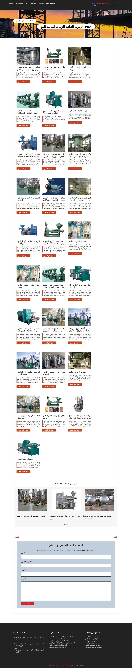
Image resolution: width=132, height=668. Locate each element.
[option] (99, 504)
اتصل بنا (11, 3)
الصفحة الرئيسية (50, 3)
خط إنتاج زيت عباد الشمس (93, 636)
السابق (17, 537)
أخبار (26, 3)
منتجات (34, 3)
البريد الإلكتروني (26, 561)
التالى (115, 537)
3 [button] (67, 524)
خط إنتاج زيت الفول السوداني (94, 647)
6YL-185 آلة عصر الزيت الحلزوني (59, 641)
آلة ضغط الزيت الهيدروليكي (57, 639)
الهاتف (23, 570)
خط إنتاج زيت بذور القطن (93, 645)
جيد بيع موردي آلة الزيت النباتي (64, 665)
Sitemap (51, 665)
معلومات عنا (19, 3)
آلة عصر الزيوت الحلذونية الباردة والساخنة (61, 636)
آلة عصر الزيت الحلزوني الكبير (58, 645)
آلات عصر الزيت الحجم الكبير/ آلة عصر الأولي (62, 643)
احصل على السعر (23, 82)
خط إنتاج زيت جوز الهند (92, 641)
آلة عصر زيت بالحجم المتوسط (57, 647)
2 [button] (66, 524)
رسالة (23, 579)
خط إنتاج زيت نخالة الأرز (92, 639)
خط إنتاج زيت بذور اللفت (93, 643)
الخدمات (41, 3)
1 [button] (64, 524)
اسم (23, 552)
